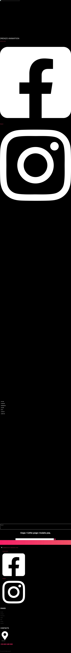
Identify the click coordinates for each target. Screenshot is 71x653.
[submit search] (1, 527)
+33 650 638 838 (7, 644)
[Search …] (1, 530)
